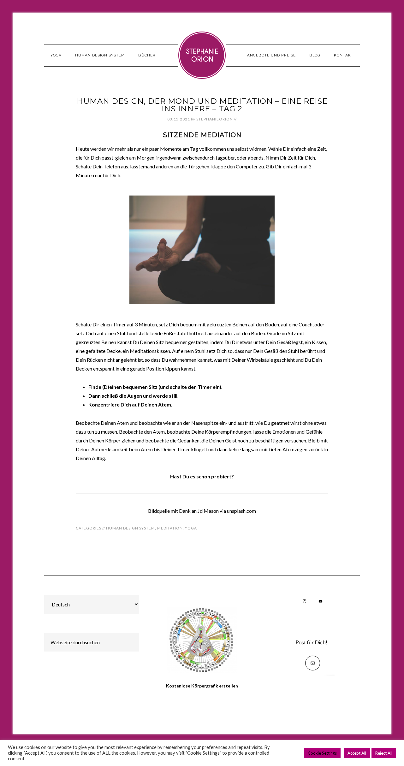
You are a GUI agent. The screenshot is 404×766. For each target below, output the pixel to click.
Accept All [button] (357, 753)
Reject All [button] (383, 753)
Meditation (170, 528)
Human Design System (130, 528)
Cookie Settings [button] (322, 753)
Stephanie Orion (202, 55)
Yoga (191, 528)
